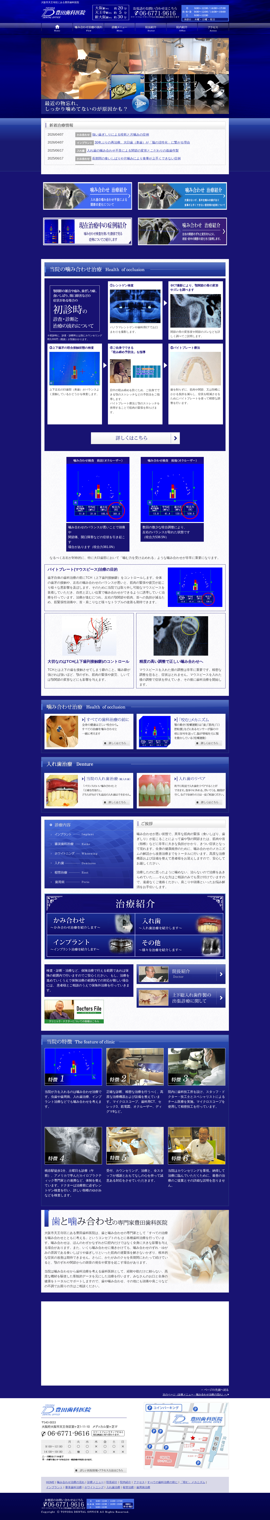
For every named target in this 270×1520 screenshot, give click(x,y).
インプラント (54, 1487)
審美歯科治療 (73, 1487)
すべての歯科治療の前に (162, 1482)
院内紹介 (125, 1482)
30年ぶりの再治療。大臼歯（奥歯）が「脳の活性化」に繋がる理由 (142, 142)
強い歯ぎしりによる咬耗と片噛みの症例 (120, 134)
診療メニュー (95, 1482)
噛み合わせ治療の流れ (71, 1482)
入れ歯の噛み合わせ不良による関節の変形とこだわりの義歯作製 (133, 150)
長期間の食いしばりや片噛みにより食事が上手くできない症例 (136, 158)
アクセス (139, 1482)
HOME (50, 1482)
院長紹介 (111, 1482)
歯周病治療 (143, 1487)
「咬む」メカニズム (192, 1482)
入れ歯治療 (113, 1487)
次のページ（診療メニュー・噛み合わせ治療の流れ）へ (195, 1394)
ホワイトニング (94, 1487)
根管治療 (128, 1487)
